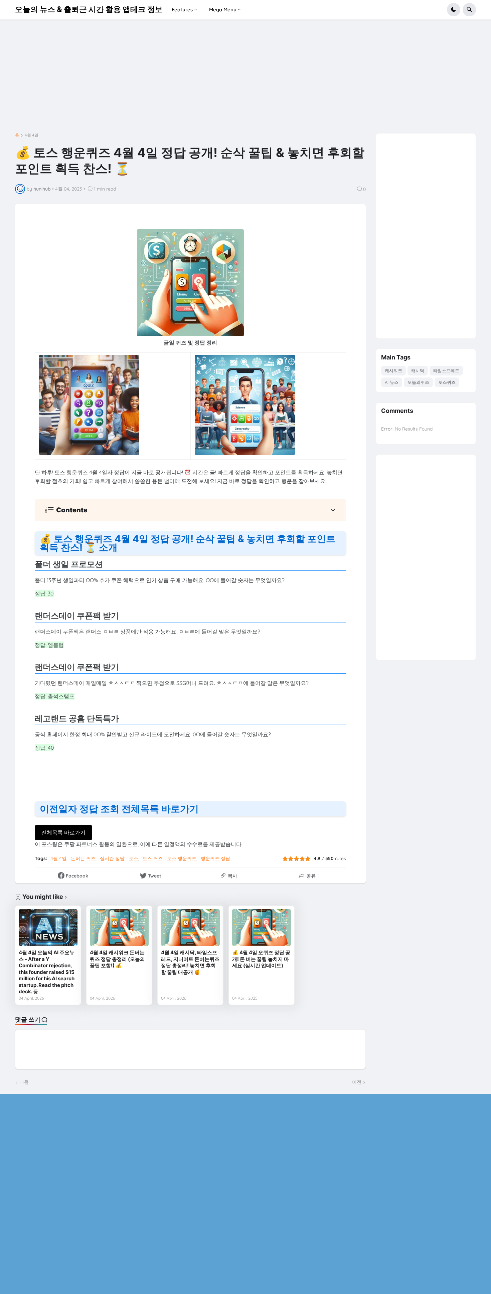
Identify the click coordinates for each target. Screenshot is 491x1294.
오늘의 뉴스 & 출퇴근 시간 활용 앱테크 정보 (89, 9)
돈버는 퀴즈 (83, 858)
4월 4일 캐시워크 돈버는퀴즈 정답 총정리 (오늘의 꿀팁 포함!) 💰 (117, 959)
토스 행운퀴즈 (181, 858)
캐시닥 (417, 370)
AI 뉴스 (391, 382)
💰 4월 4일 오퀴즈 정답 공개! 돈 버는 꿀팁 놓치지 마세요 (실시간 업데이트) (261, 959)
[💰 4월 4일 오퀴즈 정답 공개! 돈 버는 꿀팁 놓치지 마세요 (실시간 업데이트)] (261, 927)
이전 (356, 1082)
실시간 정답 (112, 858)
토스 (133, 858)
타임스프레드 (446, 370)
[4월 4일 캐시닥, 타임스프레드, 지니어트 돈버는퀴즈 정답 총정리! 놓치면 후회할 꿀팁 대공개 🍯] (190, 927)
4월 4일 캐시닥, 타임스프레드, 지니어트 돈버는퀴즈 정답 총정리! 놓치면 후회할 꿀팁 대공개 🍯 (190, 962)
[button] (453, 9)
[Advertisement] (245, 78)
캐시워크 (393, 370)
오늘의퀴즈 (418, 382)
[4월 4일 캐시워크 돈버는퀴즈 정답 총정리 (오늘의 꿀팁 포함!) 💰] (119, 927)
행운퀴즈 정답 (215, 858)
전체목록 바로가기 (63, 832)
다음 (24, 1082)
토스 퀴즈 (153, 858)
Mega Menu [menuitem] (222, 9)
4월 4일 (31, 135)
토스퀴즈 (447, 382)
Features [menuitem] (182, 9)
